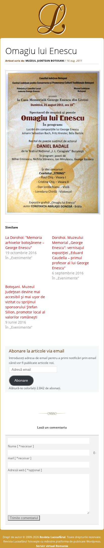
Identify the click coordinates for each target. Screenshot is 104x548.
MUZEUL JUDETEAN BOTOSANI (44, 60)
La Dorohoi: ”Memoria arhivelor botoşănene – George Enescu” (24, 242)
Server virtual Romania (52, 546)
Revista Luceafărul (52, 537)
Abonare (21, 380)
